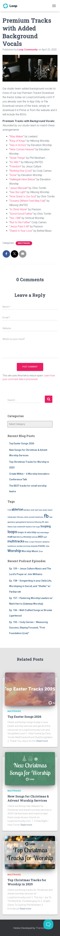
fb (46, 516)
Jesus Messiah (18, 188)
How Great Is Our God (23, 196)
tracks (41, 546)
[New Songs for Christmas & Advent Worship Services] (30, 768)
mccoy (27, 536)
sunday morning (23, 546)
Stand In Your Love (21, 230)
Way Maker (16, 136)
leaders (29, 527)
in (43, 522)
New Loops (29, 542)
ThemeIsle (41, 928)
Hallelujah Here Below (22, 179)
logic (38, 527)
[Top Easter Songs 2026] (30, 688)
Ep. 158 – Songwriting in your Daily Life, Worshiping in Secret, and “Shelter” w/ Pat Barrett (30, 586)
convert (31, 517)
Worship (14, 551)
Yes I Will (15, 218)
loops (12, 532)
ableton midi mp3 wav (33, 510)
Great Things (17, 157)
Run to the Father (20, 222)
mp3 (45, 537)
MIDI (40, 536)
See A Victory (18, 145)
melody (34, 537)
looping (46, 526)
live (33, 527)
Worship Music (30, 551)
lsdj (38, 532)
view (47, 546)
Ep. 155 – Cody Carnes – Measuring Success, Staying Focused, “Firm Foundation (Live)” (28, 628)
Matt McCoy (18, 537)
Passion (38, 542)
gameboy (11, 522)
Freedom (15, 166)
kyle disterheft (19, 527)
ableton (17, 509)
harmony (30, 522)
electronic (39, 517)
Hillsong (38, 522)
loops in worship (27, 532)
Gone (13, 175)
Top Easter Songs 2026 (21, 443)
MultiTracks (24, 243)
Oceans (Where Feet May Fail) (27, 200)
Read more (42, 741)
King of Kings (17, 140)
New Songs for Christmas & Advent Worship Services (28, 798)
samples (46, 542)
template (34, 546)
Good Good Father (21, 213)
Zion (41, 551)
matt (10, 536)
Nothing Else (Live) (21, 170)
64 (10, 510)
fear (50, 517)
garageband (21, 522)
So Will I (14, 162)
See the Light (17, 192)
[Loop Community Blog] (11, 6)
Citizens (20, 517)
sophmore (12, 546)
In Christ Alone (18, 209)
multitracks (16, 541)
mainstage (44, 532)
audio (45, 510)
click (26, 517)
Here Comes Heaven (22, 149)
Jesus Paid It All (19, 226)
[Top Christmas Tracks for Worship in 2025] (30, 852)
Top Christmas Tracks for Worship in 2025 (27, 882)
